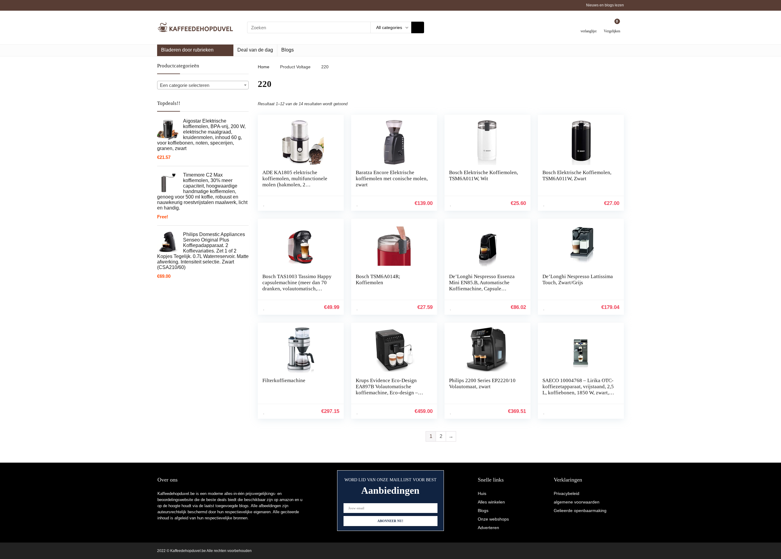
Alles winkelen (491, 502)
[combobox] (203, 85)
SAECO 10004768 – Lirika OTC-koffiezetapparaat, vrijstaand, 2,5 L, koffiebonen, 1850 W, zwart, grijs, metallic (578, 390)
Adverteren (488, 527)
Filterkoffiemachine (283, 380)
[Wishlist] (589, 25)
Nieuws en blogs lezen (605, 5)
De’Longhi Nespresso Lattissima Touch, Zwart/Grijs (577, 279)
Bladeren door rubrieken (187, 49)
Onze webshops (493, 519)
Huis (482, 493)
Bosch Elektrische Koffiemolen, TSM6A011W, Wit (483, 175)
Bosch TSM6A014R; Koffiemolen (378, 279)
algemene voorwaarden (576, 502)
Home (263, 66)
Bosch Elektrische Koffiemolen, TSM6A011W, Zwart (576, 175)
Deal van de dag (255, 49)
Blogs (287, 49)
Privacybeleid (566, 493)
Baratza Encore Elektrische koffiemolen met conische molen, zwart (392, 179)
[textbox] (202, 85)
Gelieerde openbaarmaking (580, 510)
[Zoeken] (417, 27)
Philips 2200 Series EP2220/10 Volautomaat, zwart (482, 383)
